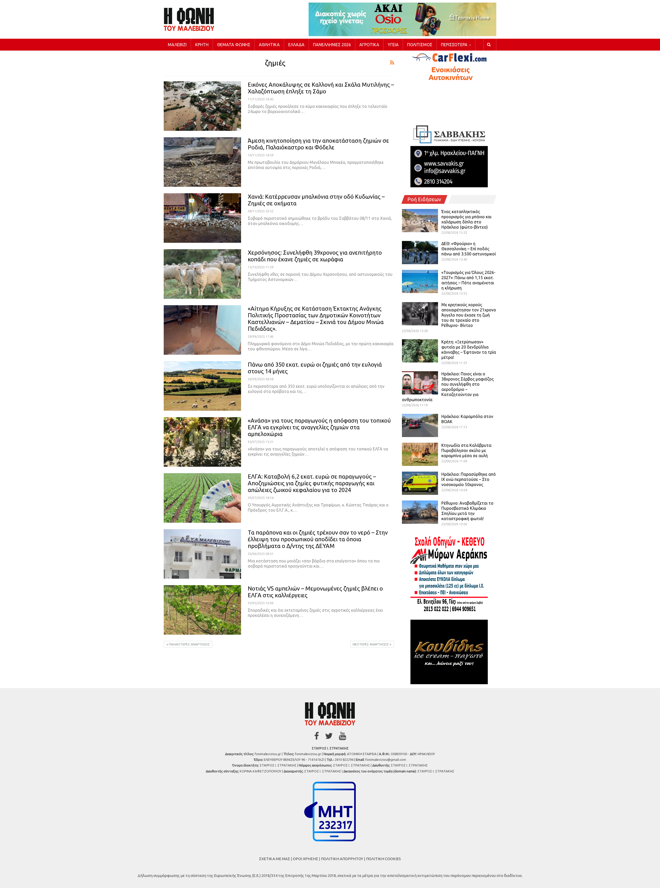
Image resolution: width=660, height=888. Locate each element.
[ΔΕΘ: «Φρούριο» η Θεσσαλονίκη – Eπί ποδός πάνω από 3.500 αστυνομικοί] (420, 252)
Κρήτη (202, 44)
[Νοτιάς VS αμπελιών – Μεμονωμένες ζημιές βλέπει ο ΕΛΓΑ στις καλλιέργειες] (202, 610)
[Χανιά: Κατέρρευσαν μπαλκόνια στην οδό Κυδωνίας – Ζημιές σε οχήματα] (202, 218)
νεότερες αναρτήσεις (371, 644)
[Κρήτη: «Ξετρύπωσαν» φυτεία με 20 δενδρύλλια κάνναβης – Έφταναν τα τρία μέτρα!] (420, 350)
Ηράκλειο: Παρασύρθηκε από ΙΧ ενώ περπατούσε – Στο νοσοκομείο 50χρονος (468, 479)
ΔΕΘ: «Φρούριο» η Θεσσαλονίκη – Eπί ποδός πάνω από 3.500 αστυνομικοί (468, 248)
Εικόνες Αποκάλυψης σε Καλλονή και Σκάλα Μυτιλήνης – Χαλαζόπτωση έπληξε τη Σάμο (321, 87)
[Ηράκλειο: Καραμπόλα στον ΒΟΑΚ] (420, 425)
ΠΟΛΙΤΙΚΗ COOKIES (383, 859)
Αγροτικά (369, 44)
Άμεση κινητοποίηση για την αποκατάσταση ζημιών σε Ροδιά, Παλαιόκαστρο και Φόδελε (318, 143)
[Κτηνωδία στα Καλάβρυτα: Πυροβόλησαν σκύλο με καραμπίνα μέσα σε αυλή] (420, 454)
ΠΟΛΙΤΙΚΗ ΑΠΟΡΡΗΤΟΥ (342, 859)
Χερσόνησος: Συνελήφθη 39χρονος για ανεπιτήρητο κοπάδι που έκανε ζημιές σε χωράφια (315, 255)
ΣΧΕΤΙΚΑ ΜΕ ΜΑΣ (274, 859)
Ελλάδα (296, 44)
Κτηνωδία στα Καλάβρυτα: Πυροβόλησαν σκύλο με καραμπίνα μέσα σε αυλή (466, 450)
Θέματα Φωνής (233, 44)
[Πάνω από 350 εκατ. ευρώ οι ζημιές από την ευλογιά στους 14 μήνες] (202, 386)
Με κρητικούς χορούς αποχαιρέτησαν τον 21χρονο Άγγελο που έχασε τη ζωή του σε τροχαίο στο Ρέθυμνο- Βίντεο (468, 315)
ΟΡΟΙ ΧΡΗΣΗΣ (305, 859)
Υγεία (393, 44)
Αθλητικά (269, 44)
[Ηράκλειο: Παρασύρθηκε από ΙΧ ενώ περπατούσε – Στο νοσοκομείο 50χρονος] (420, 483)
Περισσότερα (454, 44)
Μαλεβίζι (177, 44)
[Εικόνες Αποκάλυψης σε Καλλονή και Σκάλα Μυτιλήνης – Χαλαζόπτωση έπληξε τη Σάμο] (202, 106)
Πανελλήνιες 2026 (332, 44)
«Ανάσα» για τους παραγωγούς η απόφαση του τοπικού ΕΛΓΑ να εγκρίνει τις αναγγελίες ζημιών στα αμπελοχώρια (319, 427)
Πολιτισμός (419, 44)
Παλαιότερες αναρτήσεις (189, 644)
